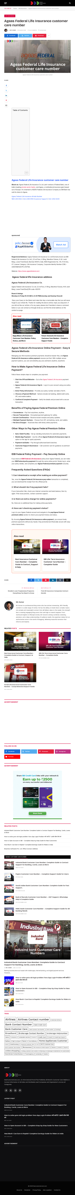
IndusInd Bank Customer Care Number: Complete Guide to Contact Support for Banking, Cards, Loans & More (42, 864)
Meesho (54, 1047)
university (39, 1054)
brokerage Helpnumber (57, 1033)
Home (15, 8)
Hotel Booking (14, 1044)
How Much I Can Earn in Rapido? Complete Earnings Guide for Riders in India (28, 845)
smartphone (57, 1051)
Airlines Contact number (33, 1019)
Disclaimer (27, 1190)
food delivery (33, 1041)
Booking (58, 1029)
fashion (7, 1041)
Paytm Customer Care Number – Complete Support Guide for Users (42, 874)
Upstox (46, 1054)
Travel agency (29, 1054)
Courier (34, 1037)
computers (14, 1037)
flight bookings (16, 1041)
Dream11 (50, 1037)
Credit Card (42, 1037)
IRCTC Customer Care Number (13, 1047)
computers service (24, 1037)
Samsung (49, 1051)
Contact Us (57, 1190)
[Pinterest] (6, 100)
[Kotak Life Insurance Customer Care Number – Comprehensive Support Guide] (20, 672)
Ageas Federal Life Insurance (52, 379)
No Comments (33, 30)
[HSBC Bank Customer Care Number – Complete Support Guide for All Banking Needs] (9, 912)
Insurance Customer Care (27, 1044)
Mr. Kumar (13, 30)
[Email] (6, 105)
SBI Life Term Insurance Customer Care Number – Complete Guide (53, 654)
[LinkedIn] (6, 95)
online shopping (12, 1051)
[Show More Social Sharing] (49, 35)
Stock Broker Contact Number (14, 1054)
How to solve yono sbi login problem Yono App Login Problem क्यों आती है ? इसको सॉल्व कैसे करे (32, 836)
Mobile (60, 1047)
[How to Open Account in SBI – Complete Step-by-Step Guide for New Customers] (9, 991)
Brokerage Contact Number (31, 1033)
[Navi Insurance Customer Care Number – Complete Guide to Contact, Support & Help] (20, 641)
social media (66, 1051)
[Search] (70, 3)
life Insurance (23, 8)
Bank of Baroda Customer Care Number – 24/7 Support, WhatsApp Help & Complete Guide (42, 898)
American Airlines (56, 1020)
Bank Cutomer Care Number (37, 1029)
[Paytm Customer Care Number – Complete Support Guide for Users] (9, 877)
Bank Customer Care (16, 1029)
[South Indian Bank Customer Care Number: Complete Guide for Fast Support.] (9, 888)
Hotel (6, 1044)
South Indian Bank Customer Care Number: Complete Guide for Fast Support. (42, 887)
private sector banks (28, 187)
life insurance (27, 1047)
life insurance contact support (42, 1047)
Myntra (66, 1047)
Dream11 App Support (59, 1037)
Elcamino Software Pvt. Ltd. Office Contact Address (21, 849)
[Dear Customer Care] (37, 3)
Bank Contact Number (18, 1024)
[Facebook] (6, 85)
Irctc (37, 1044)
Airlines (10, 1019)
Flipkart (24, 1041)
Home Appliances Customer (53, 1041)
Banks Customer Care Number (16, 857)
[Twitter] (6, 90)
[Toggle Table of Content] (25, 172)
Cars (7, 1037)
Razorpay (42, 1051)
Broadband (10, 1033)
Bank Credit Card (40, 1025)
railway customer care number (30, 1051)
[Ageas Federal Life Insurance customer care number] (37, 56)
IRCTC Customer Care (47, 1044)
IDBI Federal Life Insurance (31, 459)
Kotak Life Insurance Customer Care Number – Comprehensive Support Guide (19, 685)
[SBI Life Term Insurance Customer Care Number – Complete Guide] (55, 641)
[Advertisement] (20, 141)
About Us (19, 1190)
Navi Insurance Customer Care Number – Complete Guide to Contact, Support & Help (19, 655)
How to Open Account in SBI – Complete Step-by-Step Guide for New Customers (30, 841)
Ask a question (47, 1190)
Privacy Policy (37, 1190)
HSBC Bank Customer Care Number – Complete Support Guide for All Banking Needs (43, 910)
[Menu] (5, 3)
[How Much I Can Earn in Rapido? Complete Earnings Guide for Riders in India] (9, 1002)
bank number (49, 1029)
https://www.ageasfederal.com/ (29, 271)
